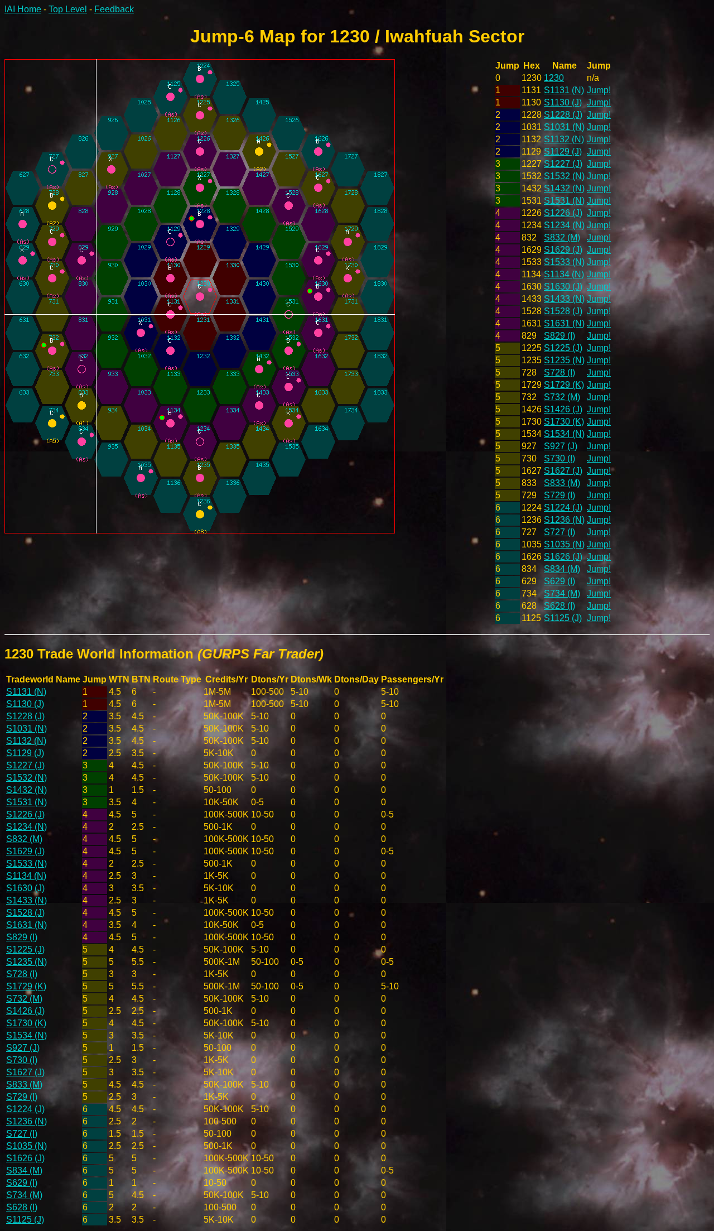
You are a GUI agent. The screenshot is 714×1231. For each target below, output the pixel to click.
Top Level (68, 9)
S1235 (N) (564, 360)
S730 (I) (559, 458)
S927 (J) (560, 446)
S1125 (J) (563, 618)
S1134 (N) (564, 274)
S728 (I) (559, 372)
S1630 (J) (563, 286)
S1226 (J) (563, 213)
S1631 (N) (564, 323)
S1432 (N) (564, 188)
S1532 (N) (564, 176)
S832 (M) (562, 237)
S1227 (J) (563, 164)
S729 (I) (559, 495)
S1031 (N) (564, 127)
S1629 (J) (563, 249)
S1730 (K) (564, 421)
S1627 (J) (563, 470)
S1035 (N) (564, 544)
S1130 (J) (563, 102)
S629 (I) (559, 581)
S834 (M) (562, 569)
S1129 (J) (563, 151)
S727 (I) (559, 532)
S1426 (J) (563, 409)
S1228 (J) (563, 114)
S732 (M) (562, 397)
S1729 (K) (564, 385)
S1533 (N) (564, 262)
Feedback (114, 9)
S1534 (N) (564, 434)
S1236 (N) (564, 520)
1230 (554, 78)
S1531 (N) (564, 200)
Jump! (599, 90)
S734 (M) (562, 593)
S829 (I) (559, 335)
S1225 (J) (563, 348)
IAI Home (22, 9)
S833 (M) (562, 483)
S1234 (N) (564, 225)
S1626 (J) (563, 556)
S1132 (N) (564, 139)
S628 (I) (559, 605)
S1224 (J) (563, 507)
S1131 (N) (564, 90)
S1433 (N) (564, 299)
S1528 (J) (563, 311)
